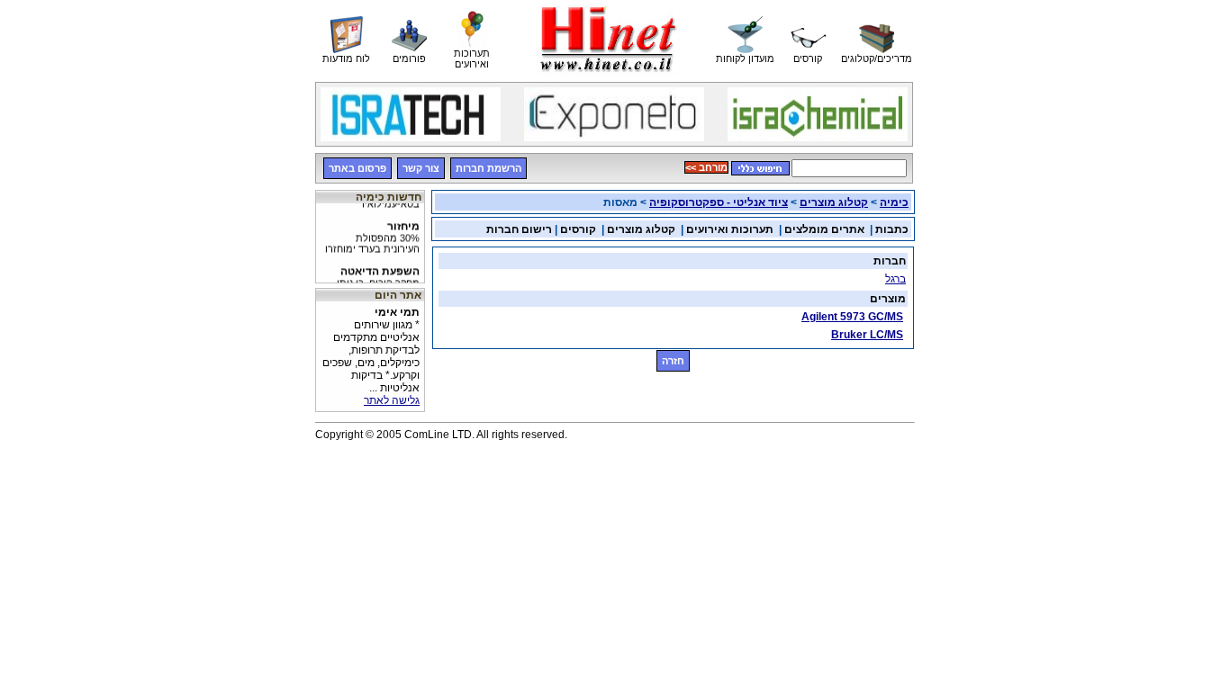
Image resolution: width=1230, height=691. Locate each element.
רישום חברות (519, 229)
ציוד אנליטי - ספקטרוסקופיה (718, 202)
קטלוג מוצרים (834, 202)
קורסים (578, 229)
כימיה (894, 202)
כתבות (892, 229)
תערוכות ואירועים (729, 229)
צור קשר (420, 168)
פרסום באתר (357, 168)
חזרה (673, 360)
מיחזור (372, 234)
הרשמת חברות (488, 168)
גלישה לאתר (392, 400)
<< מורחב (706, 167)
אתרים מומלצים (824, 229)
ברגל (895, 279)
